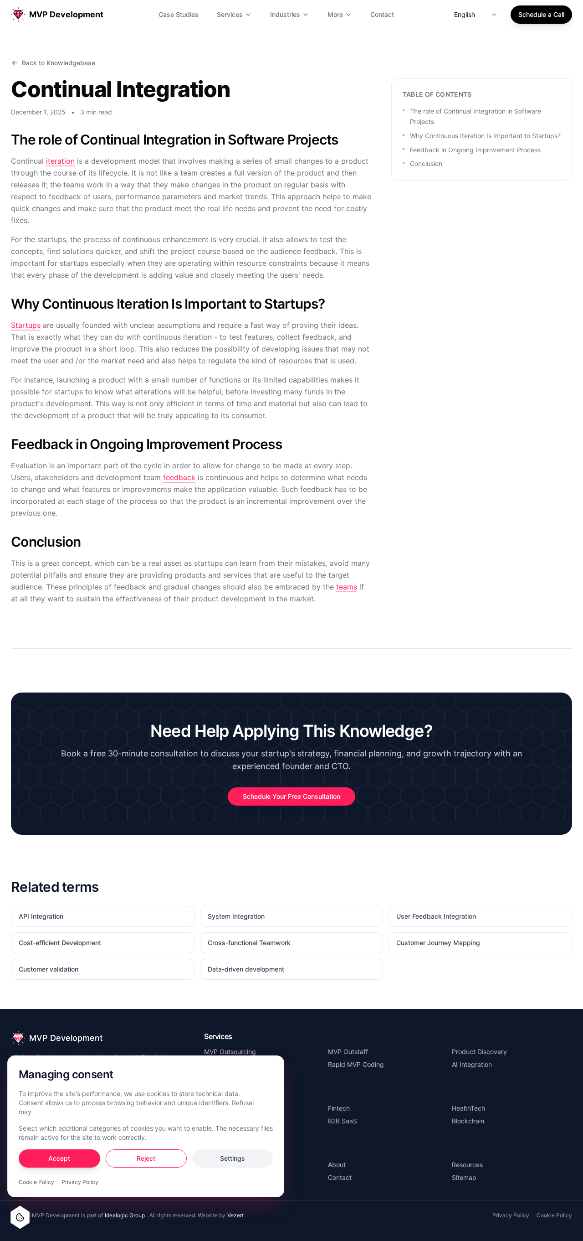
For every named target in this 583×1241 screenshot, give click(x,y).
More (335, 14)
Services (230, 14)
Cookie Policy (36, 1182)
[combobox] (476, 14)
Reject (146, 1158)
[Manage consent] (20, 1217)
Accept (59, 1158)
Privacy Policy (79, 1182)
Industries (285, 14)
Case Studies (179, 14)
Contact (382, 14)
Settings (232, 1158)
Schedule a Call (541, 14)
